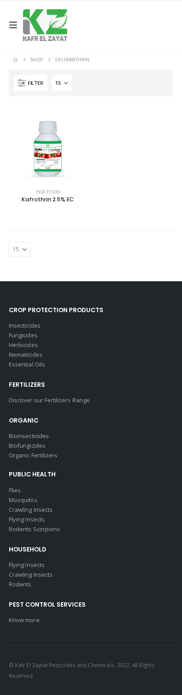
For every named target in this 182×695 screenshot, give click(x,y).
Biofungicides (27, 445)
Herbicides (23, 345)
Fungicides (23, 335)
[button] (16, 25)
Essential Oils (27, 364)
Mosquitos (23, 500)
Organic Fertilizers (33, 455)
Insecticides (48, 192)
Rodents (20, 584)
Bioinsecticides (29, 436)
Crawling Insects (31, 510)
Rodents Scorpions (34, 529)
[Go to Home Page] (15, 59)
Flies (15, 490)
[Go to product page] (48, 144)
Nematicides (25, 355)
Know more (24, 620)
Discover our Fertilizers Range (49, 400)
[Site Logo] (45, 25)
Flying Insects (27, 519)
